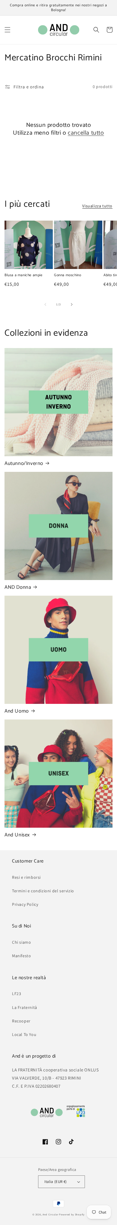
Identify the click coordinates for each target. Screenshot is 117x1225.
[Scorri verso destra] (71, 304)
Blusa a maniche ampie (23, 275)
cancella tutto (86, 133)
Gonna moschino (67, 275)
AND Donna (17, 587)
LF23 (16, 993)
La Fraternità (24, 1007)
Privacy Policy (25, 904)
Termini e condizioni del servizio (43, 891)
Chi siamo (21, 942)
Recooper (21, 1021)
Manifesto (21, 955)
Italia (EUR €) (55, 1181)
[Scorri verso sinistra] (45, 304)
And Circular (50, 1214)
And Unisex (17, 835)
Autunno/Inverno (23, 463)
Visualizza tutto (97, 206)
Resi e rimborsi (26, 877)
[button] (7, 29)
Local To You (24, 1034)
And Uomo (16, 711)
